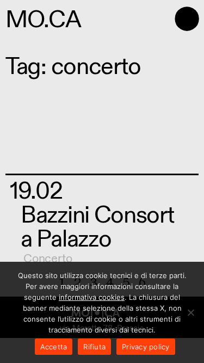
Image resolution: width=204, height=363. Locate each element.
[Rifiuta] (190, 312)
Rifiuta (94, 346)
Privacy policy (146, 346)
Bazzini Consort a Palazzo (98, 227)
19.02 (36, 191)
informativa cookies (92, 297)
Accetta (53, 346)
